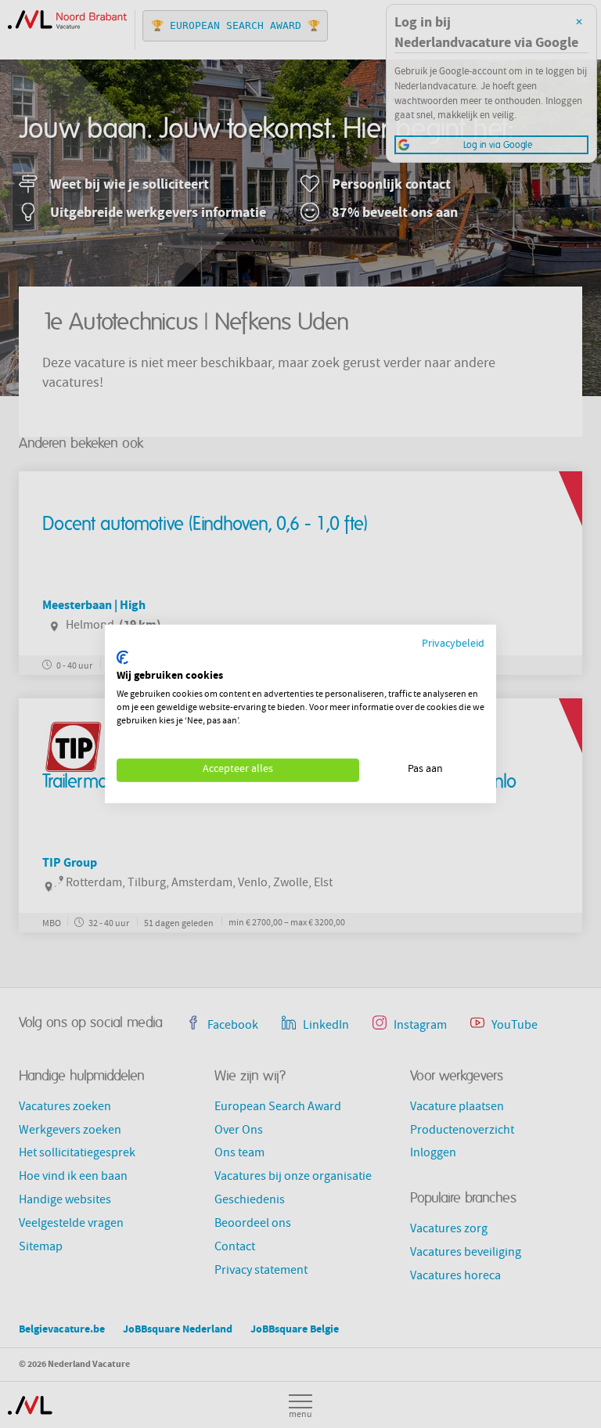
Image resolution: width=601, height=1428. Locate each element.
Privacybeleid (453, 644)
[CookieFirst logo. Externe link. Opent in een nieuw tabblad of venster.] (122, 658)
